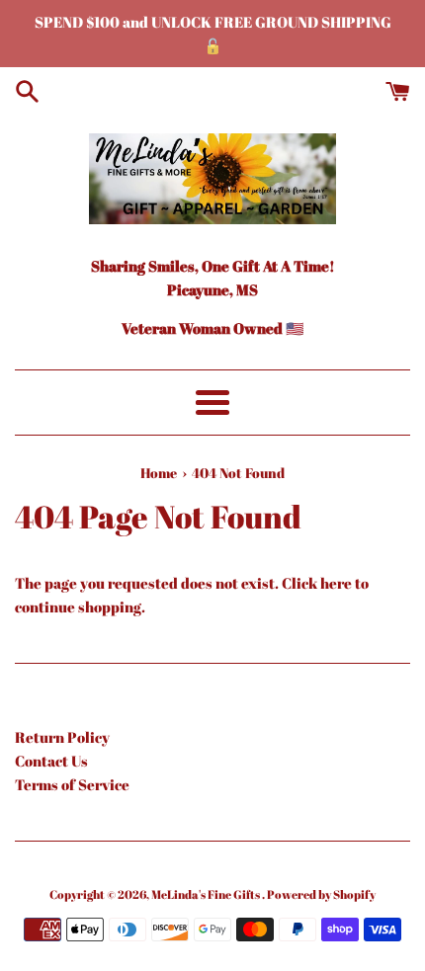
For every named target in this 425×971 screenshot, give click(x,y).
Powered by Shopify (321, 894)
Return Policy (62, 737)
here (336, 583)
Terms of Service (72, 784)
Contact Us (51, 760)
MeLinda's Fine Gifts (206, 894)
